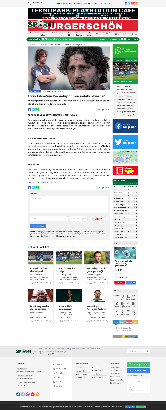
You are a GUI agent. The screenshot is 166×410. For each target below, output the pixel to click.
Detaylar (129, 407)
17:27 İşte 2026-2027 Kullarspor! (62, 39)
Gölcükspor (80, 377)
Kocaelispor (34, 33)
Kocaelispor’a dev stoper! (126, 96)
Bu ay (134, 64)
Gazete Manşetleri (117, 380)
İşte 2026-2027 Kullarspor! (121, 82)
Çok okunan (119, 60)
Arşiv (58, 377)
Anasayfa (31, 45)
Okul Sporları (89, 34)
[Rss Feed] (137, 3)
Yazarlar (102, 33)
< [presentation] (43, 39)
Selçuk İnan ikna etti (124, 86)
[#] (23, 351)
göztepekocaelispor (24, 375)
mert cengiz (103, 39)
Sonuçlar (131, 283)
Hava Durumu (115, 374)
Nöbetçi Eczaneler (117, 370)
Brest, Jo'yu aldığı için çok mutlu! (39, 307)
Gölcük (54, 33)
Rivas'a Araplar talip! (67, 270)
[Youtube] (134, 3)
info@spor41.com (136, 376)
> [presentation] (45, 39)
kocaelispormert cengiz (105, 40)
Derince (95, 367)
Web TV (119, 34)
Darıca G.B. (80, 371)
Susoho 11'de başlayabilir (65, 307)
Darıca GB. (70, 34)
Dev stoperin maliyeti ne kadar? (126, 112)
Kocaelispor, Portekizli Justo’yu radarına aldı (97, 307)
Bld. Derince (61, 34)
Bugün (117, 64)
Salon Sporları (79, 34)
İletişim (59, 386)
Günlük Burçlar (115, 383)
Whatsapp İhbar (139, 364)
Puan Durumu (115, 377)
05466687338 (139, 370)
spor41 (113, 39)
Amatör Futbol (43, 34)
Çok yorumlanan (131, 60)
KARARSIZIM (122, 277)
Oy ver (119, 283)
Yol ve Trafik (114, 367)
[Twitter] (129, 3)
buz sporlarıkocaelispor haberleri (29, 372)
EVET (120, 270)
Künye (59, 382)
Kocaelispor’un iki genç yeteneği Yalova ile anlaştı (96, 270)
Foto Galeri (61, 369)
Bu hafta (125, 64)
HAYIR (120, 273)
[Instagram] (132, 3)
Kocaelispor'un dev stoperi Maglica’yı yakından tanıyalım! (38, 270)
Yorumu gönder (38, 226)
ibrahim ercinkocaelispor (26, 382)
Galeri (111, 33)
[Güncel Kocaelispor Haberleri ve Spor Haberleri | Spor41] (41, 24)
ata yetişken (22, 368)
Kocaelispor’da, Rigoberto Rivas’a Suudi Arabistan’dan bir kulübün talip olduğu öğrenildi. (69, 278)
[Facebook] (126, 3)
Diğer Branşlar (98, 377)
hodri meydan (22, 385)
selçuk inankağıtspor (25, 379)
